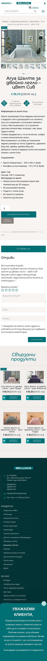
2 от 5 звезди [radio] (6, 290)
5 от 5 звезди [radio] (16, 290)
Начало (5, 21)
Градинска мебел (11, 510)
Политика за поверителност (15, 600)
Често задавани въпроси (14, 588)
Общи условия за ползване (15, 596)
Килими (7, 549)
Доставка (7, 592)
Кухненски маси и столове (14, 553)
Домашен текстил (19, 21)
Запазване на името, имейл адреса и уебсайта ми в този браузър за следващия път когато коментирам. (23, 329)
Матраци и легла (10, 541)
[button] (41, 34)
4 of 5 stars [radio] (13, 290)
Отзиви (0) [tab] (23, 249)
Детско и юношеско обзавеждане (17, 537)
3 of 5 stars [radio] (9, 290)
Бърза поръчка (7, 220)
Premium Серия (10, 522)
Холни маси (8, 560)
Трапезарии (8, 530)
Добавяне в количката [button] (13, 397)
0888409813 (6, 3)
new (3, 235)
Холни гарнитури (10, 526)
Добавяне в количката (18, 214)
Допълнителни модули (13, 557)
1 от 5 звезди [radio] (2, 290)
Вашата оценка (9, 287)
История (7, 580)
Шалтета (34, 21)
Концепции (8, 564)
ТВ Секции (8, 514)
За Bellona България (12, 584)
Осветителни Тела (11, 518)
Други (6, 568)
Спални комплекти (11, 534)
